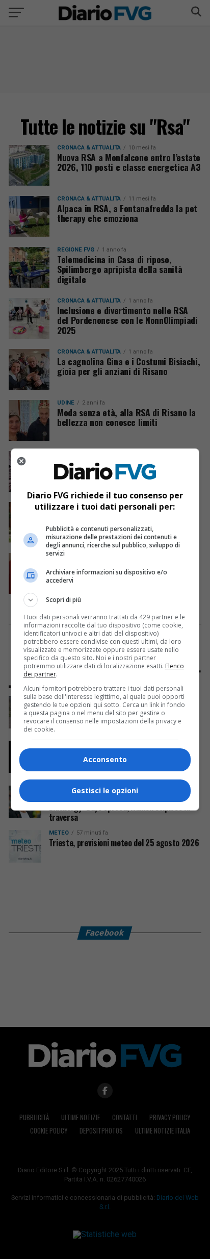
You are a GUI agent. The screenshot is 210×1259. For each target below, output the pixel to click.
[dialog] (105, 629)
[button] (105, 600)
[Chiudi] (21, 461)
